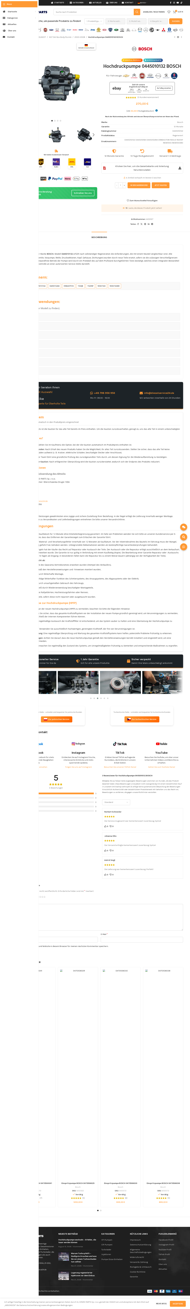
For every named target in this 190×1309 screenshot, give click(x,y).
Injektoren (106, 1254)
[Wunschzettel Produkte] (169, 12)
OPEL (27, 352)
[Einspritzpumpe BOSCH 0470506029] (78, 1075)
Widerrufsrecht (137, 1257)
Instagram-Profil (166, 1244)
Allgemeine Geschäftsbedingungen (140, 1251)
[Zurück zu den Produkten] (178, 37)
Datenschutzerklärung (140, 1244)
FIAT (27, 334)
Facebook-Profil (166, 1240)
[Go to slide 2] (55, 120)
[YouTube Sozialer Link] (178, 3)
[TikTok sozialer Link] (181, 3)
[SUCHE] (137, 12)
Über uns (163, 1264)
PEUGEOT (41, 37)
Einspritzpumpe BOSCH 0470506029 (77, 1183)
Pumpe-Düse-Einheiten (111, 1259)
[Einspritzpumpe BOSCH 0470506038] (163, 1075)
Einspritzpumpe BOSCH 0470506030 (120, 1183)
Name (18, 934)
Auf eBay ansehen (164, 88)
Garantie (134, 1276)
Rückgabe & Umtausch (140, 1267)
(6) (126, 1198)
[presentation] (180, 687)
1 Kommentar (78, 1246)
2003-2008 (80, 37)
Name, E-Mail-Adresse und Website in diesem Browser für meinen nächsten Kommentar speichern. (63, 946)
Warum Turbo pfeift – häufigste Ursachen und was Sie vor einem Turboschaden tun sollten (84, 1257)
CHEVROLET (31, 316)
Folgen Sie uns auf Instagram (78, 767)
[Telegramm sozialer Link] (152, 224)
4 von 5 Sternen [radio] (42, 897)
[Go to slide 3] (57, 120)
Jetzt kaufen (161, 185)
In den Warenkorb (139, 185)
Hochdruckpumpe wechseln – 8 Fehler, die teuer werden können (77, 1241)
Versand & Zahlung (139, 1262)
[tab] (99, 236)
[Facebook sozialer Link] (170, 3)
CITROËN (29, 325)
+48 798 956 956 (104, 393)
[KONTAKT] (183, 527)
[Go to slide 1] (52, 120)
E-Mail (104, 934)
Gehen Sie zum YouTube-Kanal (161, 767)
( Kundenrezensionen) (148, 97)
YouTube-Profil (165, 1249)
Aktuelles (163, 1269)
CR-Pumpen (106, 1244)
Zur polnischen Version (58, 719)
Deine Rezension (23, 901)
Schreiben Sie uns (83, 193)
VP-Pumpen (106, 1240)
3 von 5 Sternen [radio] (40, 897)
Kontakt (162, 1259)
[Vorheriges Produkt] (174, 37)
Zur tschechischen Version (144, 719)
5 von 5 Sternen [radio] (44, 897)
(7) (41, 1198)
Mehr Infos (161, 1304)
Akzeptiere (178, 1304)
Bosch (78, 1187)
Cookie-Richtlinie (137, 1272)
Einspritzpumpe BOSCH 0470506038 (163, 1183)
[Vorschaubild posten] (63, 1259)
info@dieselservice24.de (159, 393)
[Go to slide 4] (60, 120)
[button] (93, 134)
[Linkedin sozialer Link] (148, 224)
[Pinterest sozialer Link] (145, 224)
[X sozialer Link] (141, 224)
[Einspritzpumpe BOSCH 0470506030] (120, 1075)
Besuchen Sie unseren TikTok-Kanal (120, 767)
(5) (83, 1198)
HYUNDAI (29, 343)
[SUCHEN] (183, 537)
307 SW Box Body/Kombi (60, 37)
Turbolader (106, 1249)
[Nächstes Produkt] (181, 37)
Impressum (135, 1240)
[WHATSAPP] (183, 546)
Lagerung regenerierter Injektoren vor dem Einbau (83, 1274)
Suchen (176, 21)
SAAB (27, 370)
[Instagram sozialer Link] (174, 3)
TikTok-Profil (164, 1254)
